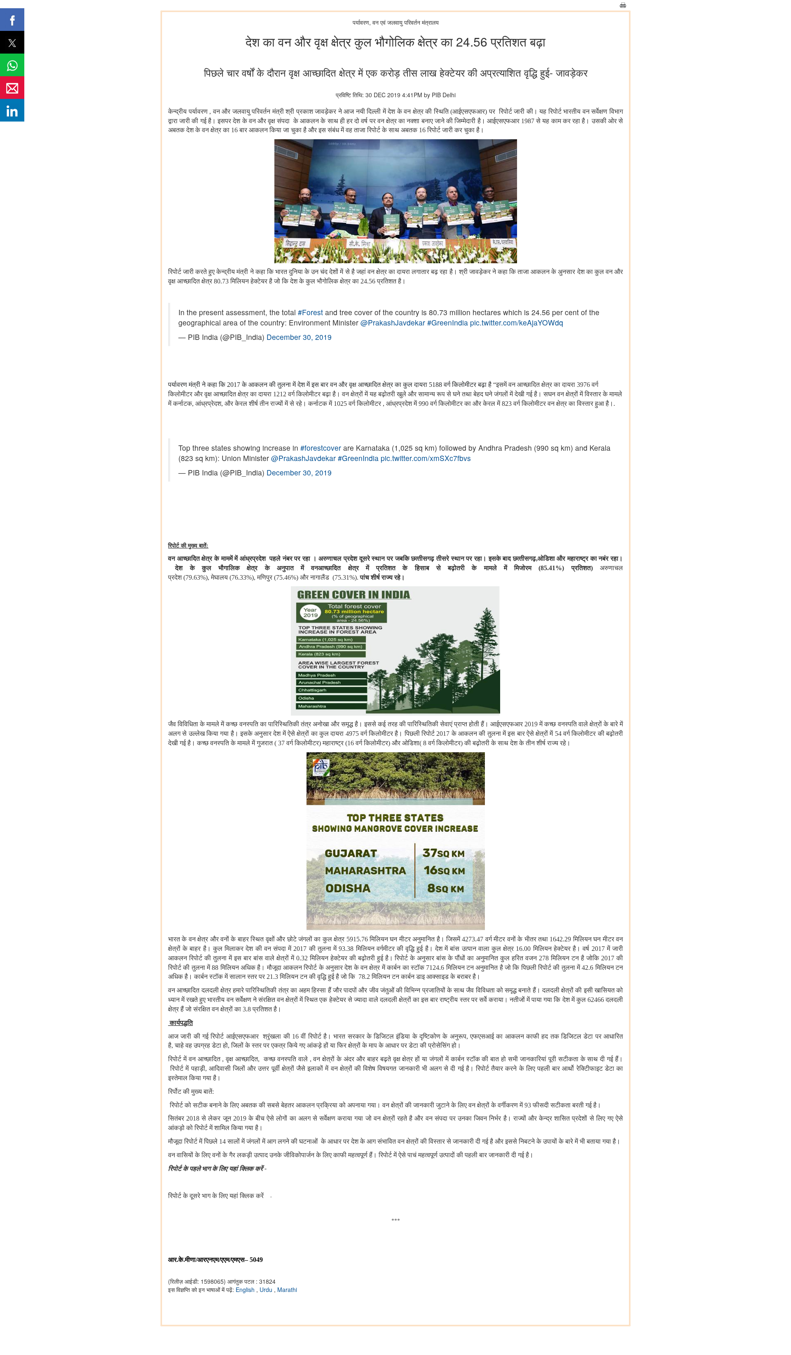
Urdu (267, 1289)
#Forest (310, 312)
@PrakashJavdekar (392, 322)
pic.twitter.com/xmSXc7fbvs (426, 458)
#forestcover (320, 447)
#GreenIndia (447, 322)
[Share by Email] (12, 87)
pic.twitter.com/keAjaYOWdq (516, 322)
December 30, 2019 (299, 337)
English (246, 1289)
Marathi (287, 1289)
